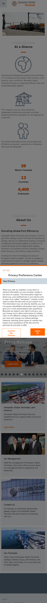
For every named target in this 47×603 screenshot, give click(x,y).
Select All (37, 332)
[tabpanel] (23, 310)
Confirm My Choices (11, 333)
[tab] (23, 281)
